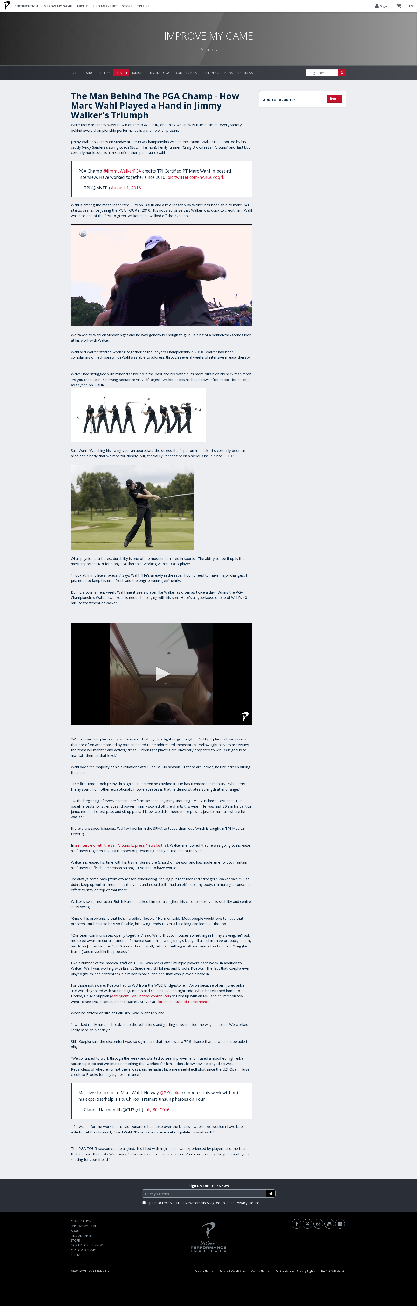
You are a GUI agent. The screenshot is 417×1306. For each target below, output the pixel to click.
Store (127, 6)
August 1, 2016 (126, 188)
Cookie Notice (260, 1271)
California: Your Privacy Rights (295, 1271)
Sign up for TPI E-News (87, 1245)
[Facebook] (296, 1224)
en (411, 6)
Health (121, 72)
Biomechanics (186, 72)
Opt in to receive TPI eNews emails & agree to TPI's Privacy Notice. (203, 1202)
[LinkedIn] (340, 1224)
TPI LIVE (143, 6)
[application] (161, 674)
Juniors (138, 72)
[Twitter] (307, 1224)
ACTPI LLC (85, 1271)
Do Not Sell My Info (333, 1271)
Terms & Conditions (232, 1271)
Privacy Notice (204, 1271)
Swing (88, 72)
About (82, 6)
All (75, 72)
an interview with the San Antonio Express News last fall (121, 845)
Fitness (105, 72)
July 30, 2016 (157, 1110)
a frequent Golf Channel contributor (140, 996)
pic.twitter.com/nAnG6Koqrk (195, 177)
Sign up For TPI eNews (208, 1185)
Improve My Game (57, 6)
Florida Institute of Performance (183, 1001)
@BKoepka (170, 1093)
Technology (160, 72)
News (228, 72)
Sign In (334, 99)
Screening (210, 72)
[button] (161, 673)
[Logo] (244, 717)
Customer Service (84, 1250)
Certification (26, 6)
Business (245, 72)
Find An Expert (105, 6)
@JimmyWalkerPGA (122, 171)
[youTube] (329, 1224)
